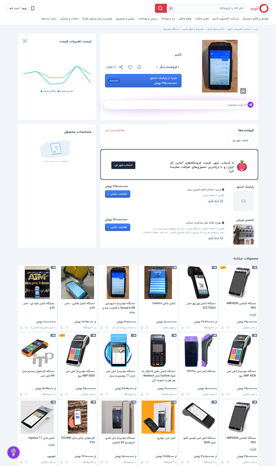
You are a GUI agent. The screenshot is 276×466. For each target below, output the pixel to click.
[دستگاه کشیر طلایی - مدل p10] (77, 282)
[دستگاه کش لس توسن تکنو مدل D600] (198, 417)
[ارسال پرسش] (250, 105)
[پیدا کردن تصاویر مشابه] (243, 91)
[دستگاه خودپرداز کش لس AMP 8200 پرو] (238, 350)
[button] (18, 8)
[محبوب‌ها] (130, 67)
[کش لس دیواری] (158, 417)
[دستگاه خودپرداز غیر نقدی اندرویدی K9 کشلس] (117, 417)
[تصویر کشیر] (220, 66)
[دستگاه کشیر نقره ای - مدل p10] (37, 282)
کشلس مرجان (245, 220)
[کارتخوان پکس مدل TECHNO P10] (77, 417)
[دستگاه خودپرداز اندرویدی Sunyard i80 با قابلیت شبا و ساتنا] (117, 282)
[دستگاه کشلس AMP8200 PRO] (238, 282)
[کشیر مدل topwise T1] (37, 417)
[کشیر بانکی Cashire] (158, 282)
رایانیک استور (245, 187)
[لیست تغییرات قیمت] (25, 41)
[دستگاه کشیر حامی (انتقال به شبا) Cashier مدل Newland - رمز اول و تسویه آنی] (158, 350)
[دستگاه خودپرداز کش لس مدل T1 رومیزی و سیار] (117, 350)
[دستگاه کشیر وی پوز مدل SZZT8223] (198, 282)
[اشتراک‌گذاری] (121, 67)
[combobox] (206, 8)
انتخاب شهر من (123, 165)
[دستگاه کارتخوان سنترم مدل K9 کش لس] (37, 350)
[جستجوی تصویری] (170, 8)
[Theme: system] (33, 8)
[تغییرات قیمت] (139, 67)
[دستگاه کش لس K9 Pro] (198, 350)
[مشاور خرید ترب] (14, 452)
